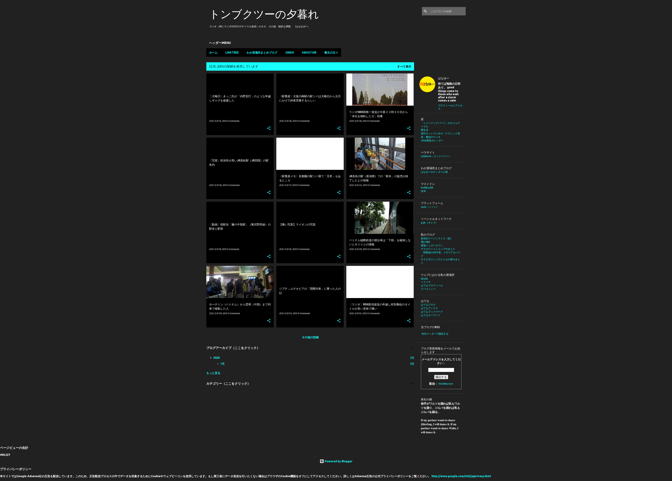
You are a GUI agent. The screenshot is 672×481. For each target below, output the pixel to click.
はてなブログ (428, 304)
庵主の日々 (331, 52)
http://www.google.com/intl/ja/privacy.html (461, 476)
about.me (309, 52)
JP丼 (423, 191)
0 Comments (233, 121)
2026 (216, 357)
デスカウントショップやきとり (438, 248)
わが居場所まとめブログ (262, 52)
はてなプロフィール (432, 285)
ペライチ (426, 282)
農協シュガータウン (432, 245)
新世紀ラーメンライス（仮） (437, 238)
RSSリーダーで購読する (435, 333)
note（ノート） (430, 206)
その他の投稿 (310, 337)
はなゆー (443, 78)
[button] (269, 128)
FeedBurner (445, 383)
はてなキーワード (430, 315)
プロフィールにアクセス (450, 107)
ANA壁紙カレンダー (432, 140)
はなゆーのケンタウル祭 (434, 172)
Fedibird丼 (427, 187)
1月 (222, 363)
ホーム (213, 52)
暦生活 (424, 130)
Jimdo (289, 52)
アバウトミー (428, 289)
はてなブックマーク (432, 311)
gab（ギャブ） (429, 222)
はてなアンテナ (429, 308)
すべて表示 (404, 66)
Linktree (232, 52)
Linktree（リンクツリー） (437, 156)
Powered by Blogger (338, 461)
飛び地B (426, 241)
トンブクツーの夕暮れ (264, 14)
